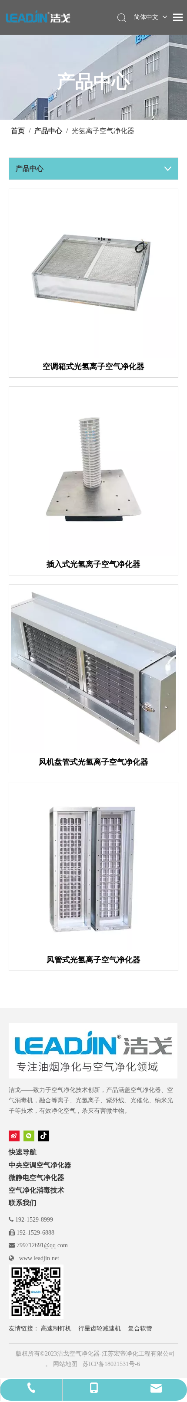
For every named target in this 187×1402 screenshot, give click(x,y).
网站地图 (65, 1364)
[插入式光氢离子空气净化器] (93, 473)
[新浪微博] (14, 1136)
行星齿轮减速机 (99, 1328)
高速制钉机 (56, 1328)
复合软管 (140, 1328)
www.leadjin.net (39, 1258)
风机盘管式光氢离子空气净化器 (93, 762)
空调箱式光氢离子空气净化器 (93, 366)
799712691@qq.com (42, 1245)
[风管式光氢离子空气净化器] (93, 868)
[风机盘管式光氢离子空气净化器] (93, 670)
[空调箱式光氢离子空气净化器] (93, 275)
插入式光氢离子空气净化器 (93, 564)
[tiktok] (43, 1136)
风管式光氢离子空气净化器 (93, 959)
